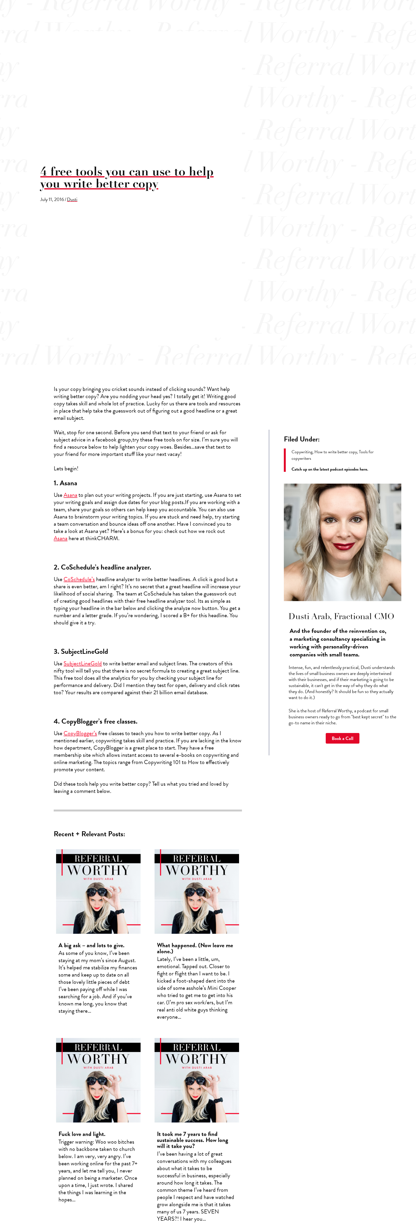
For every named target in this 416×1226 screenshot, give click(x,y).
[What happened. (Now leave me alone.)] (196, 936)
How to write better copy (335, 451)
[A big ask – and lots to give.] (98, 936)
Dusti (72, 199)
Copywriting (302, 451)
